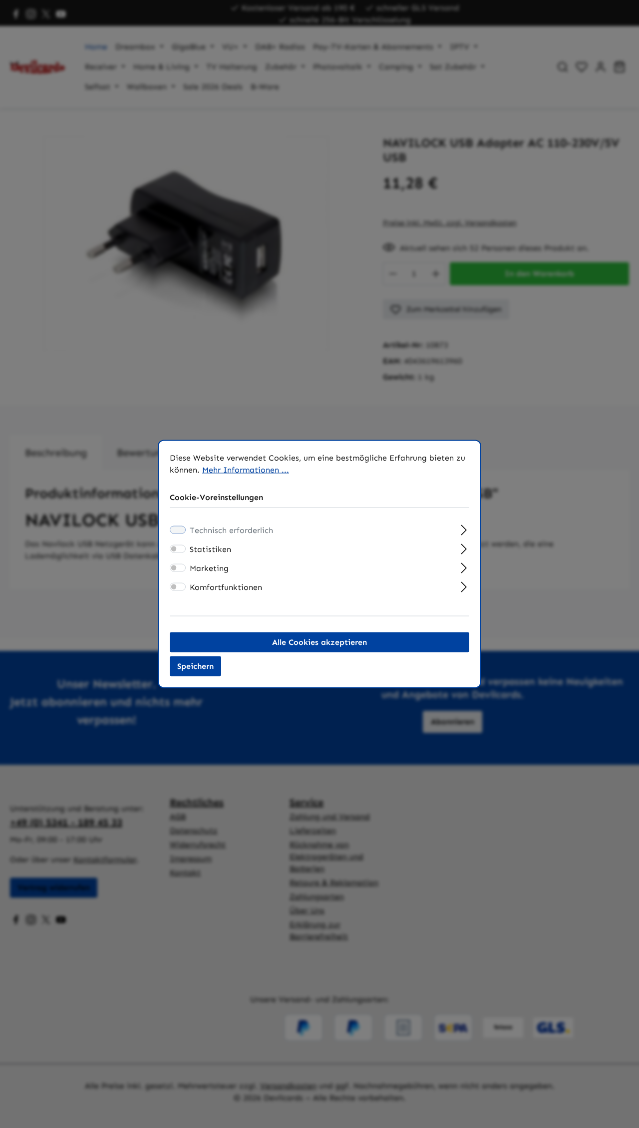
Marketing (209, 568)
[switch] (178, 549)
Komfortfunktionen (226, 587)
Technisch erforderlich (231, 530)
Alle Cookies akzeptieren (319, 642)
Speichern (195, 666)
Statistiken (210, 549)
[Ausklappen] (464, 529)
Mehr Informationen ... (245, 470)
